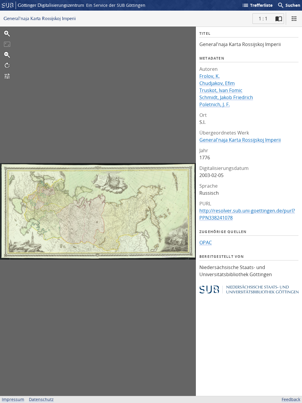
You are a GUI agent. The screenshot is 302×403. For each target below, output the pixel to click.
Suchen (288, 5)
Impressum (13, 399)
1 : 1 (263, 18)
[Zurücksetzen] (7, 44)
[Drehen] (7, 65)
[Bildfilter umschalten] (7, 76)
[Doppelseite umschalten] (278, 18)
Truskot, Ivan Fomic (220, 90)
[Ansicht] (294, 18)
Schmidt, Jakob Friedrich (226, 97)
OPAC (205, 242)
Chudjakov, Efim (217, 83)
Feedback (291, 399)
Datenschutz (41, 399)
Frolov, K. (209, 76)
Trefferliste (257, 5)
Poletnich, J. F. (214, 104)
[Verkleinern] (7, 55)
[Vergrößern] (7, 33)
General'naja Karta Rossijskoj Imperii (240, 140)
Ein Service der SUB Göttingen (115, 5)
